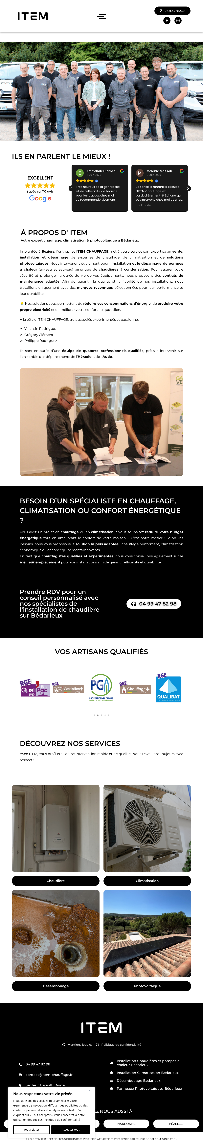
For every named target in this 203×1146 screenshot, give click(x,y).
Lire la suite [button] (94, 205)
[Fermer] (91, 1090)
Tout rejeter (31, 1129)
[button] (188, 188)
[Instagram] (178, 20)
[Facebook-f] (166, 20)
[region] (51, 1112)
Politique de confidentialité (62, 1120)
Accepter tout (70, 1129)
